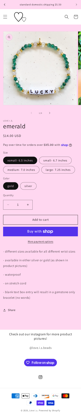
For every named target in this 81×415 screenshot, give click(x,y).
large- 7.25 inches (58, 170)
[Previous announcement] (4, 4)
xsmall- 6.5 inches (20, 160)
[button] (5, 16)
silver (28, 186)
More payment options (40, 241)
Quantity (8, 195)
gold (10, 186)
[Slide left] (31, 113)
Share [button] (12, 310)
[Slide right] (49, 113)
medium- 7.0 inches (21, 170)
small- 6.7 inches (55, 160)
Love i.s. (33, 410)
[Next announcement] (76, 4)
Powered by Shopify (49, 410)
